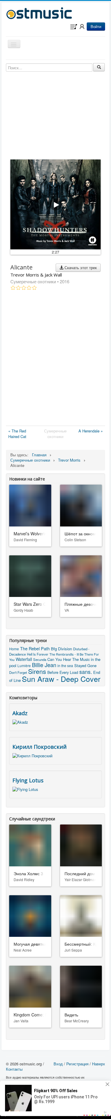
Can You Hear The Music (68, 659)
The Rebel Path (35, 648)
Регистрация (77, 1064)
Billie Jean (44, 665)
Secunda (39, 659)
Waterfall (24, 659)
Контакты (14, 1069)
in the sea (65, 665)
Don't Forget (18, 672)
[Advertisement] (55, 359)
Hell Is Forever (37, 654)
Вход (58, 1064)
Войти (96, 26)
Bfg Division (61, 648)
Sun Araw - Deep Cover (61, 678)
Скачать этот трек (80, 267)
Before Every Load (62, 672)
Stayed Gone (85, 665)
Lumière (24, 665)
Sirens (37, 671)
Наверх (98, 1064)
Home (14, 648)
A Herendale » (90, 431)
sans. (85, 671)
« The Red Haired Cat (17, 433)
